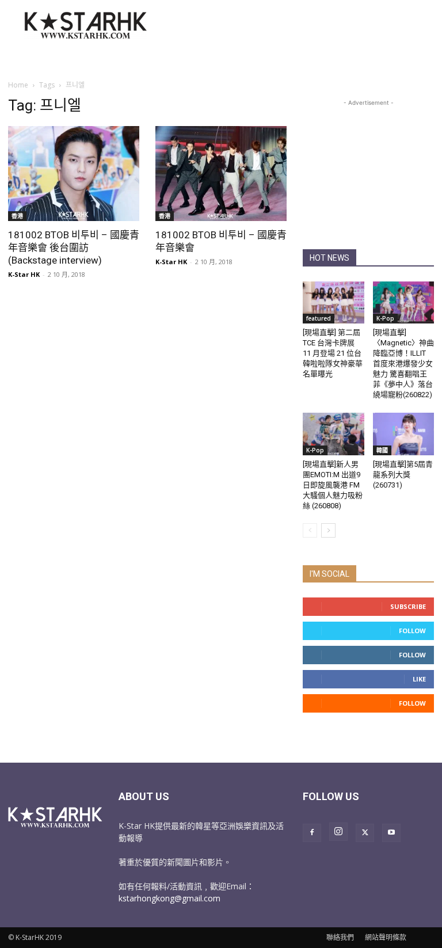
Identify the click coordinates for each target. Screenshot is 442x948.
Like (419, 679)
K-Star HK (24, 274)
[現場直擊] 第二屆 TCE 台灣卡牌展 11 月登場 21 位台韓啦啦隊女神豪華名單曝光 (333, 353)
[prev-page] (310, 530)
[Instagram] (338, 832)
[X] (365, 833)
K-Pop (385, 318)
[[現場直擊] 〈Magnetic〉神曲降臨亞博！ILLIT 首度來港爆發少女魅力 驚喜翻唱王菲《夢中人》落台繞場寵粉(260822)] (404, 302)
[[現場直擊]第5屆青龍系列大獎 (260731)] (404, 434)
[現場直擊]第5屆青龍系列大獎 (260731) (403, 474)
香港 (17, 216)
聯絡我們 (340, 937)
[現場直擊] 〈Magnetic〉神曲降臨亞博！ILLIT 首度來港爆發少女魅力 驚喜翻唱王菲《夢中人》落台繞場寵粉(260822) (403, 363)
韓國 (382, 450)
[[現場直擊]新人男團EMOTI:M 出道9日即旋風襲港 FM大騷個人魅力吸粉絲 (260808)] (333, 434)
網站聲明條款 (385, 937)
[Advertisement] (298, 25)
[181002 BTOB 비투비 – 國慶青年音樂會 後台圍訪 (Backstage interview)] (73, 173)
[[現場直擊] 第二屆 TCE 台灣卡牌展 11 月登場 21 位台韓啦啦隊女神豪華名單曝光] (333, 302)
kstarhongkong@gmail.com (169, 898)
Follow (412, 630)
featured (318, 318)
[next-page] (328, 530)
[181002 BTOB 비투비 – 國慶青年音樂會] (221, 173)
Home (18, 85)
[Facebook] (312, 833)
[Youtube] (391, 833)
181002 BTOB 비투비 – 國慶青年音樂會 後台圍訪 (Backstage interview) (73, 247)
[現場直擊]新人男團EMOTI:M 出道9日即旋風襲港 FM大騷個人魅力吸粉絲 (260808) (333, 485)
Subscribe (408, 606)
